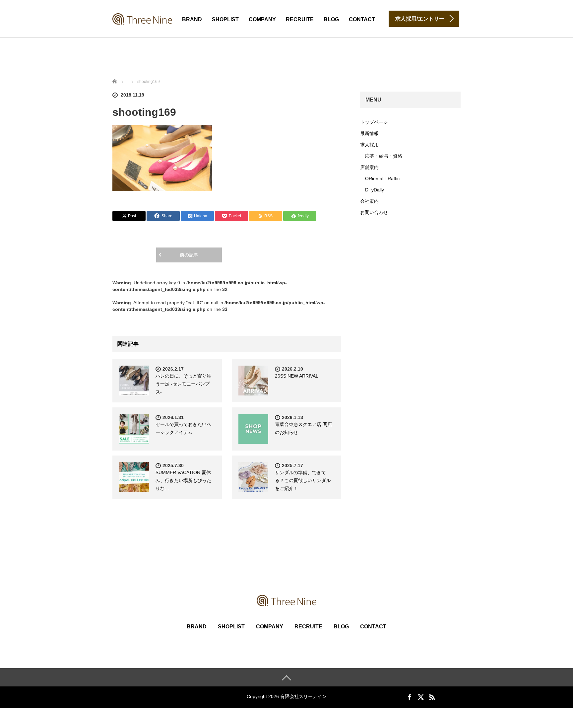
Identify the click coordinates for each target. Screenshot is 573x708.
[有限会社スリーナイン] (142, 18)
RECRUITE (300, 19)
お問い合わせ (374, 212)
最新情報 (369, 133)
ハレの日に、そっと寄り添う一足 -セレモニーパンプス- (183, 383)
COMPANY (262, 19)
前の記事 (189, 254)
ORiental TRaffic (382, 178)
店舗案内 (369, 167)
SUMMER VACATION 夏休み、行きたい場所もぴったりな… (183, 480)
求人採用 (369, 144)
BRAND (192, 19)
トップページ (374, 122)
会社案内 (369, 201)
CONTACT (362, 19)
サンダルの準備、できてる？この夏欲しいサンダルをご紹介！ (303, 480)
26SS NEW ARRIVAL (296, 376)
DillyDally (374, 189)
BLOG (331, 19)
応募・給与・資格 (383, 156)
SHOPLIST (225, 19)
